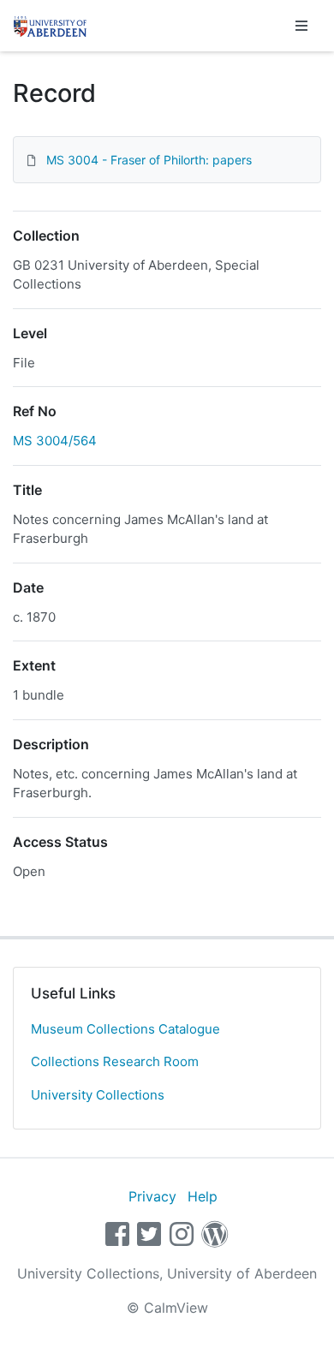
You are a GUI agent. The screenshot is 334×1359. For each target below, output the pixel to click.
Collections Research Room (115, 1061)
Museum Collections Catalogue (125, 1029)
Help (203, 1196)
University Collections (97, 1095)
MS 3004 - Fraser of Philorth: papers (149, 159)
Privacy (152, 1196)
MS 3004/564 (55, 440)
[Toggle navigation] (301, 26)
